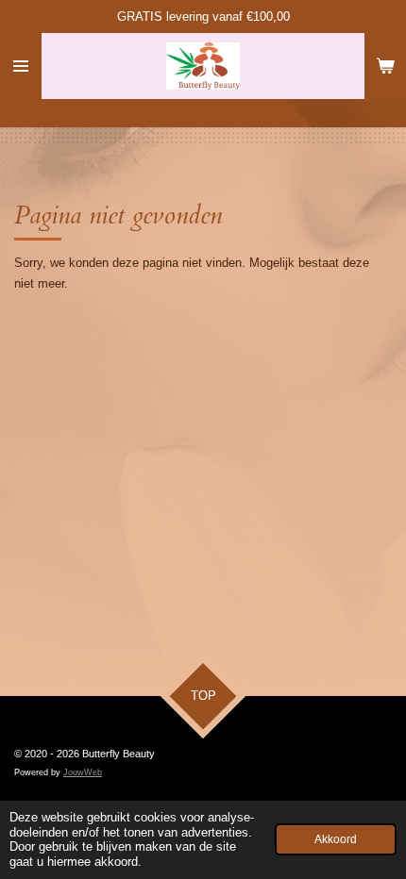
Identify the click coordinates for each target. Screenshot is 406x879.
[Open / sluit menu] (21, 66)
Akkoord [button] (335, 839)
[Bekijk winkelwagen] (385, 66)
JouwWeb (82, 772)
